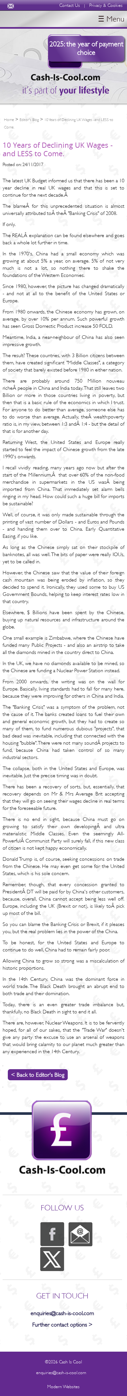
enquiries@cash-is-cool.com (62, 1313)
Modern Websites (63, 1386)
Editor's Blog (29, 119)
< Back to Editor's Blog (37, 1074)
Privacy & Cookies (105, 5)
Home (9, 119)
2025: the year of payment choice (86, 48)
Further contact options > (62, 1324)
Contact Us (69, 5)
